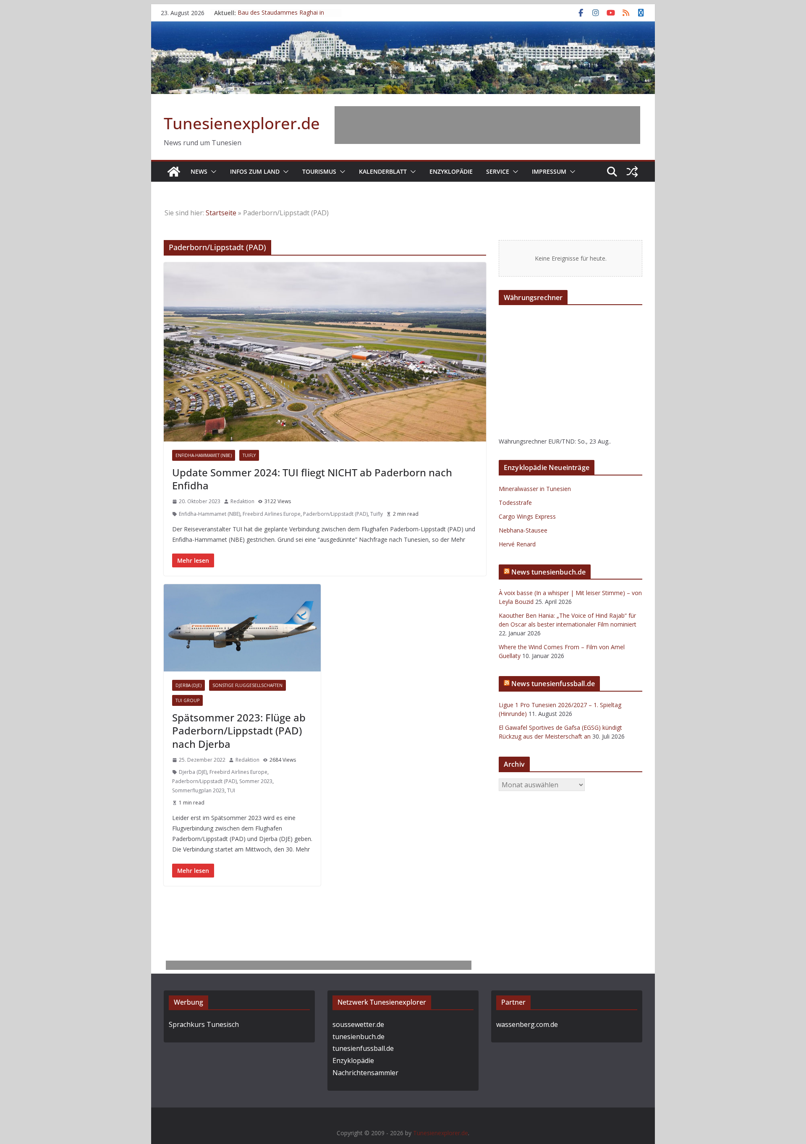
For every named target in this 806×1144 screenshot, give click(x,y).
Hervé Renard (517, 544)
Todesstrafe (515, 503)
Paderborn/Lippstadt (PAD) (335, 513)
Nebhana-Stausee (523, 530)
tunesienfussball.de (363, 1048)
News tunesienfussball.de (553, 683)
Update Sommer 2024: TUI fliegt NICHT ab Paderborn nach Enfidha (312, 478)
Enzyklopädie (451, 171)
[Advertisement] (487, 125)
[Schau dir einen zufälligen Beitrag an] (632, 172)
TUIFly (249, 455)
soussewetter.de (358, 1024)
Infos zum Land (255, 171)
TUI (231, 790)
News (199, 171)
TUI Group (187, 700)
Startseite (221, 212)
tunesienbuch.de (358, 1036)
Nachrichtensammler (365, 1072)
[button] (212, 172)
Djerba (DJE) (188, 685)
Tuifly (376, 513)
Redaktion (242, 501)
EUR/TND (561, 441)
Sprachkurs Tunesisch (204, 1024)
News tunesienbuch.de (548, 572)
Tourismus (319, 171)
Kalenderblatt (383, 171)
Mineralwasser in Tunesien (535, 489)
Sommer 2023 (255, 781)
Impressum (549, 171)
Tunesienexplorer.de (242, 123)
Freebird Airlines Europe (272, 513)
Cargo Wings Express (527, 516)
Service (497, 171)
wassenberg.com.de (527, 1024)
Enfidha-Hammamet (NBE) (203, 455)
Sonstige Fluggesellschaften (247, 685)
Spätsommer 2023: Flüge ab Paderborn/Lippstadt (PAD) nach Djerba (239, 730)
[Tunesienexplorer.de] (174, 172)
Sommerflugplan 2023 (198, 790)
